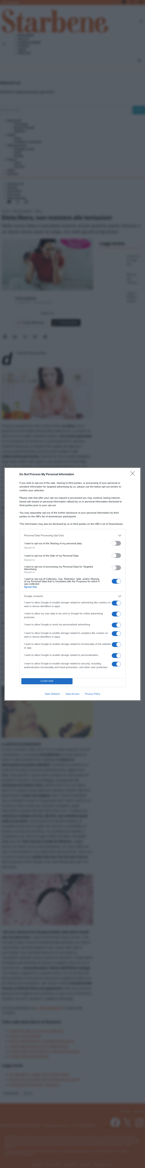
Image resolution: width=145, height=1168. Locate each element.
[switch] (116, 543)
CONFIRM (47, 681)
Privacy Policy (92, 693)
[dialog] (72, 584)
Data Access (72, 693)
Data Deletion (52, 693)
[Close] (133, 474)
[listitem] (72, 535)
